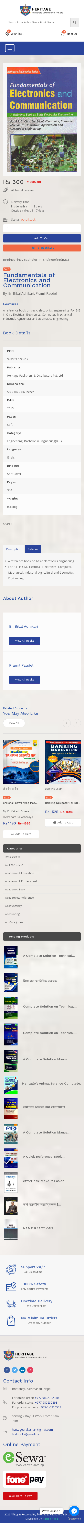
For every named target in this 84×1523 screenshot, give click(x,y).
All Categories (14, 922)
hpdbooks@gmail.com (26, 1434)
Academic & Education (19, 873)
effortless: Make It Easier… (44, 1181)
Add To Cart (42, 238)
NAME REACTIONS (38, 1228)
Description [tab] (13, 549)
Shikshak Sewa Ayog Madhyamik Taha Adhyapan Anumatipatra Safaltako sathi (21, 802)
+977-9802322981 (47, 1402)
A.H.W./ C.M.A (14, 864)
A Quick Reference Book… (44, 1156)
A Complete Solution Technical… (49, 956)
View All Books (24, 640)
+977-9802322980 (47, 1398)
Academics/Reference (19, 897)
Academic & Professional (21, 881)
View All (14, 723)
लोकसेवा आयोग (10, 788)
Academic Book (15, 889)
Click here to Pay (20, 1495)
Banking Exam (53, 788)
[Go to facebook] (74, 1511)
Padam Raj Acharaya (20, 817)
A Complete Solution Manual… (47, 1059)
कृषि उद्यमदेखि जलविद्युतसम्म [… (42, 1204)
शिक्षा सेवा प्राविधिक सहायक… (41, 981)
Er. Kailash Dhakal (18, 811)
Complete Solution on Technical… (50, 1006)
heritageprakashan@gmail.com (32, 1429)
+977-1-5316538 (50, 1407)
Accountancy (13, 905)
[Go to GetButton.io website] (74, 1518)
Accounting (12, 914)
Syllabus (33, 549)
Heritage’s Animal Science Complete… (52, 1083)
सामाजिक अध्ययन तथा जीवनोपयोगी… (45, 1107)
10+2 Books (12, 856)
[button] (42, 248)
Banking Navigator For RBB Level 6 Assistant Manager (63, 802)
